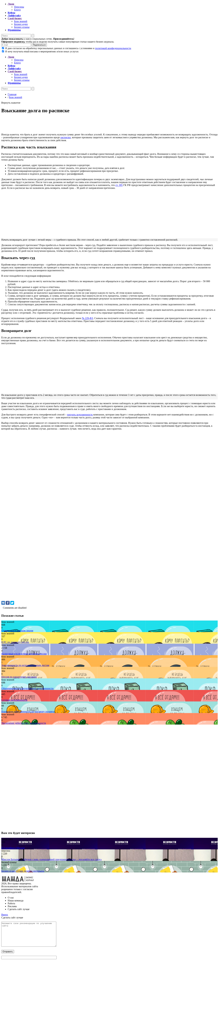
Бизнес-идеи (21, 24)
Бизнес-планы (21, 27)
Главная (12, 94)
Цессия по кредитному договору (19, 676)
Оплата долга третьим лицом (17, 630)
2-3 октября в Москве (13, 847)
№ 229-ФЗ (87, 318)
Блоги (17, 9)
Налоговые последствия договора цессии (24, 653)
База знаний (20, 21)
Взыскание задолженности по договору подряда (27, 711)
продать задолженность (80, 414)
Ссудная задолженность (14, 700)
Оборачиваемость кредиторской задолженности (27, 688)
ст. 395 (119, 185)
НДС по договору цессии (15, 642)
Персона (18, 59)
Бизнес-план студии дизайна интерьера (22, 871)
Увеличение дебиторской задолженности (23, 723)
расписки (65, 137)
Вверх (4, 914)
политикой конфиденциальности (113, 48)
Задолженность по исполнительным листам (25, 665)
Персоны (19, 6)
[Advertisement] (97, 124)
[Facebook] (8, 603)
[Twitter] (12, 603)
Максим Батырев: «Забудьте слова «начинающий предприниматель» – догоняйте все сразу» (51, 859)
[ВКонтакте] (3, 603)
